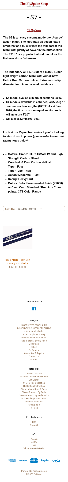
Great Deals (34, 405)
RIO (34, 422)
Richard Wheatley (34, 401)
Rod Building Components (34, 398)
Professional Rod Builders (34, 337)
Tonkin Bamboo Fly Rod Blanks (34, 395)
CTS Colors (34, 344)
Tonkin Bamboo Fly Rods (34, 392)
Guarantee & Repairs (34, 353)
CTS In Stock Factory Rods (34, 341)
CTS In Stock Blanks (34, 331)
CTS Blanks (34, 380)
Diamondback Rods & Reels (34, 389)
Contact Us (34, 356)
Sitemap (34, 359)
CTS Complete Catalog (34, 334)
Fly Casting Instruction (34, 386)
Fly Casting (34, 350)
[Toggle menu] (5, 5)
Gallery (34, 347)
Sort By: (10, 208)
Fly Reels (34, 408)
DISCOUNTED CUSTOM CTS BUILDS (34, 328)
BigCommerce (40, 471)
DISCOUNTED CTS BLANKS (34, 325)
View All (34, 425)
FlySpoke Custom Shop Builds (34, 377)
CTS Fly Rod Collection (34, 383)
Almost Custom (34, 373)
